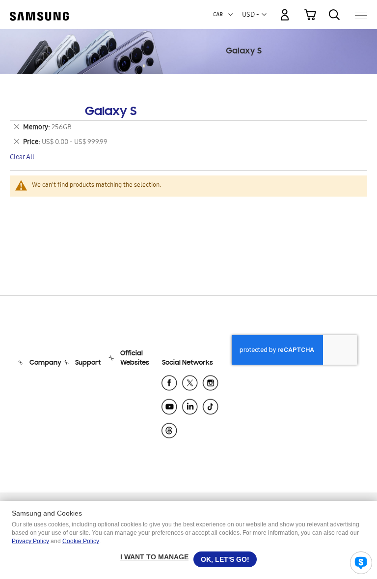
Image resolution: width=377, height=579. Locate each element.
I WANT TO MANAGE (154, 557)
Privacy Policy (30, 541)
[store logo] (39, 10)
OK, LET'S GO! (225, 559)
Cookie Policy (80, 541)
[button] (230, 14)
